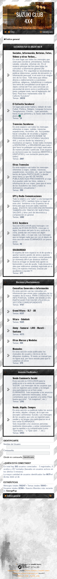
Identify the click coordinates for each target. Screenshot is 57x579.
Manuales (17, 349)
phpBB (22, 570)
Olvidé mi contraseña (12, 457)
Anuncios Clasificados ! (28, 372)
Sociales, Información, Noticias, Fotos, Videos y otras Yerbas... (32, 54)
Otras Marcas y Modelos (25, 340)
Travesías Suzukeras (23, 124)
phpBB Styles (36, 564)
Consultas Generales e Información (30, 288)
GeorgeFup (11, 491)
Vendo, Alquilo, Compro (24, 407)
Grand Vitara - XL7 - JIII (24, 310)
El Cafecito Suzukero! (23, 104)
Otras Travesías (21, 164)
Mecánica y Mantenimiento (28, 282)
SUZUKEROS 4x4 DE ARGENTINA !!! (28, 46)
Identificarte (11, 441)
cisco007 (41, 573)
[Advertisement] (28, 530)
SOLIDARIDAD (19, 250)
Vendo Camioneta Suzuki (25, 378)
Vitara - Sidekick (21, 319)
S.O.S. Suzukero (20, 223)
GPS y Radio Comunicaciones (27, 196)
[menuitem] (11, 32)
